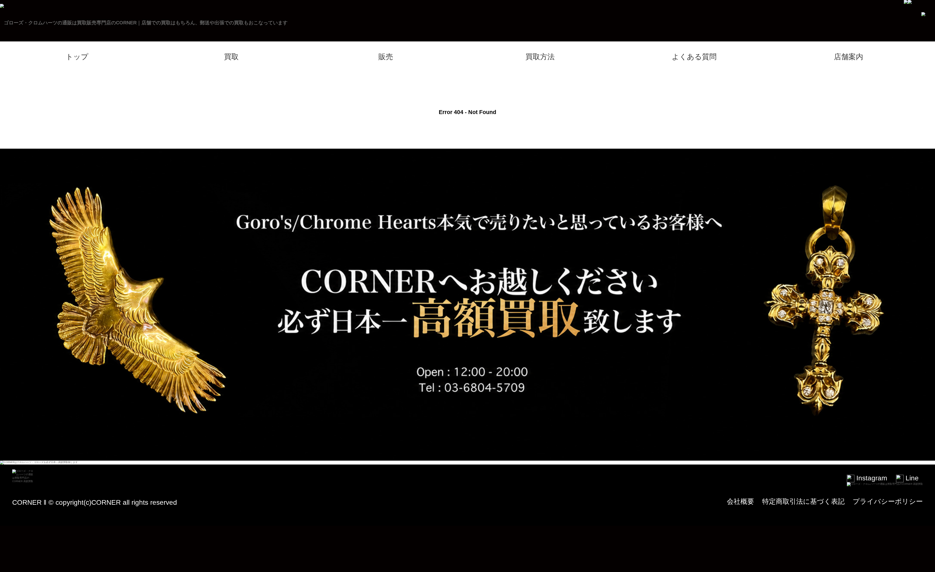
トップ (77, 57)
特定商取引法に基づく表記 (803, 501)
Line (911, 478)
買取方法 (540, 57)
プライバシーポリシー (888, 501)
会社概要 (740, 501)
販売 (385, 57)
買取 (231, 57)
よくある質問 (694, 57)
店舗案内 (848, 57)
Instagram (870, 478)
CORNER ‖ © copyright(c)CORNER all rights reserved (94, 502)
